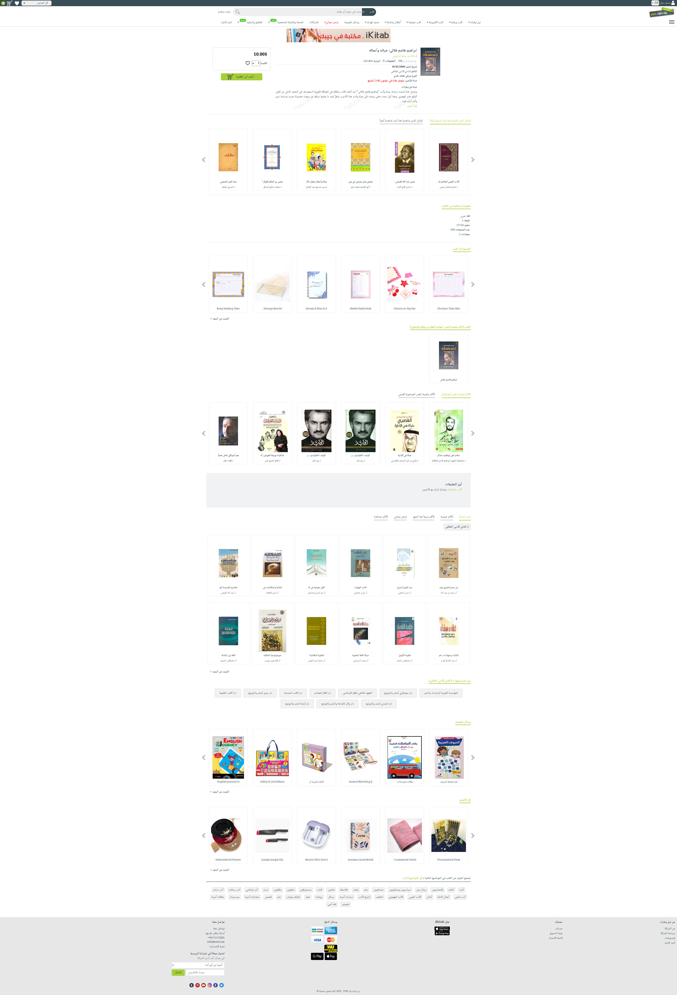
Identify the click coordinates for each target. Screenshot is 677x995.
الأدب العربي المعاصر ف (448, 182)
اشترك (178, 972)
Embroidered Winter (228, 860)
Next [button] (204, 160)
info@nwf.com (216, 942)
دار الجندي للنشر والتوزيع (379, 703)
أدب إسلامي (252, 890)
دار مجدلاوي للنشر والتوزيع (398, 693)
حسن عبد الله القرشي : (404, 182)
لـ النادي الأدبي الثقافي (457, 527)
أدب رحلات (234, 890)
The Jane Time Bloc (448, 309)
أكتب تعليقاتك (454, 489)
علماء (356, 890)
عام (366, 890)
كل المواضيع (416, 878)
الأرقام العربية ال (316, 782)
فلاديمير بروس (271, 661)
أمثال (429, 897)
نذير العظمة (271, 593)
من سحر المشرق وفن (448, 588)
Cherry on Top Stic (405, 309)
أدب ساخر (218, 890)
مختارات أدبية (252, 897)
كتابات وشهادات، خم (449, 655)
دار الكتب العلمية (227, 693)
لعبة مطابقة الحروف (449, 782)
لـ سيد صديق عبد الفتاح (316, 187)
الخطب (379, 897)
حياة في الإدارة (404, 455)
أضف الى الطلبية (245, 77)
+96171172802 (216, 938)
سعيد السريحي (359, 661)
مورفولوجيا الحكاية (272, 655)
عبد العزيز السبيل (404, 588)
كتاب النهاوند (360, 588)
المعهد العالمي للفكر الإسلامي (357, 693)
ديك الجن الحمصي (228, 182)
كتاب (319, 890)
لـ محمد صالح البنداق (272, 187)
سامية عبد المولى (315, 661)
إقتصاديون (437, 890)
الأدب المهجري (396, 897)
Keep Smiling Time (228, 309)
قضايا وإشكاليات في (272, 588)
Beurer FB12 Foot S (316, 860)
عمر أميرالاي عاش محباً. (228, 455)
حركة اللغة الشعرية (360, 655)
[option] (448, 159)
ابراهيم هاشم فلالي (448, 380)
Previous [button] (473, 160)
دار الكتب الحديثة (293, 693)
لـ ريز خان (360, 461)
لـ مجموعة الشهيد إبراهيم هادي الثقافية (449, 461)
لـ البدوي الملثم (228, 187)
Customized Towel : (404, 860)
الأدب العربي (415, 897)
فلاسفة (344, 890)
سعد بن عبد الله (448, 593)
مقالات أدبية (218, 897)
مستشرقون (306, 890)
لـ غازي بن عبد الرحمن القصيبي (404, 461)
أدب (405, 878)
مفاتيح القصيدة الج (228, 588)
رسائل (331, 897)
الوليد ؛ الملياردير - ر (361, 455)
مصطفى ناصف (403, 661)
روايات (319, 897)
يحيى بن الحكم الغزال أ (272, 182)
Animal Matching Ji (360, 782)
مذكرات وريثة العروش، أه (272, 455)
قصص (268, 897)
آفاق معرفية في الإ (316, 588)
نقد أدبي (332, 904)
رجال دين (421, 890)
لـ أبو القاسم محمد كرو (360, 187)
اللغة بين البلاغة (228, 655)
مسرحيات (234, 897)
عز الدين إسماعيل (315, 593)
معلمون (290, 890)
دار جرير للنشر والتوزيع (260, 693)
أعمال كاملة (443, 897)
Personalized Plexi (448, 860)
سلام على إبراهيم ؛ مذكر (449, 455)
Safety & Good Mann (272, 782)
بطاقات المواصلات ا (404, 782)
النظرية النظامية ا (316, 655)
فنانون (331, 890)
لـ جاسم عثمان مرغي (449, 187)
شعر (308, 897)
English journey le (228, 782)
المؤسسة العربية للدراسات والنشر (441, 693)
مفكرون (277, 890)
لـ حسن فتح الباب (404, 187)
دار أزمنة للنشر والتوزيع (297, 703)
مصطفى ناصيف (227, 661)
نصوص (345, 904)
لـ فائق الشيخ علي (272, 461)
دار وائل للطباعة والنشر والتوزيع (337, 703)
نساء (265, 890)
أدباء (461, 890)
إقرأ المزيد (412, 106)
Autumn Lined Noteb (360, 860)
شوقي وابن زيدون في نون (360, 182)
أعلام (451, 890)
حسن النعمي (403, 593)
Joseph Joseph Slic (272, 860)
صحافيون (378, 890)
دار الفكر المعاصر (322, 693)
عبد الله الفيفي (227, 593)
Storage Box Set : (272, 309)
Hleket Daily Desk (360, 309)
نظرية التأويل (405, 655)
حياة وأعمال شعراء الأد (316, 182)
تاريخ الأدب (364, 897)
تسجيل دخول (665, 3)
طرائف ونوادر (293, 897)
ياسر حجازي (359, 593)
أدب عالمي (460, 897)
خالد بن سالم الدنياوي (404, 56)
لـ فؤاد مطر (228, 461)
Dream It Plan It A (316, 309)
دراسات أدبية (346, 897)
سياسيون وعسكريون (400, 890)
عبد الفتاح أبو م (448, 661)
